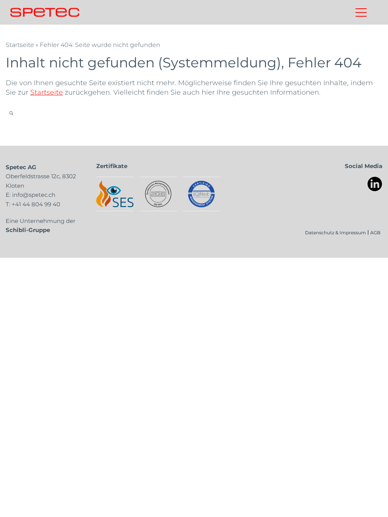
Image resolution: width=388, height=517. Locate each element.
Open (11, 112)
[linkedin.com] (375, 184)
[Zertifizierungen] (115, 194)
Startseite (20, 44)
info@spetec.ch (33, 194)
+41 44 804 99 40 (36, 204)
